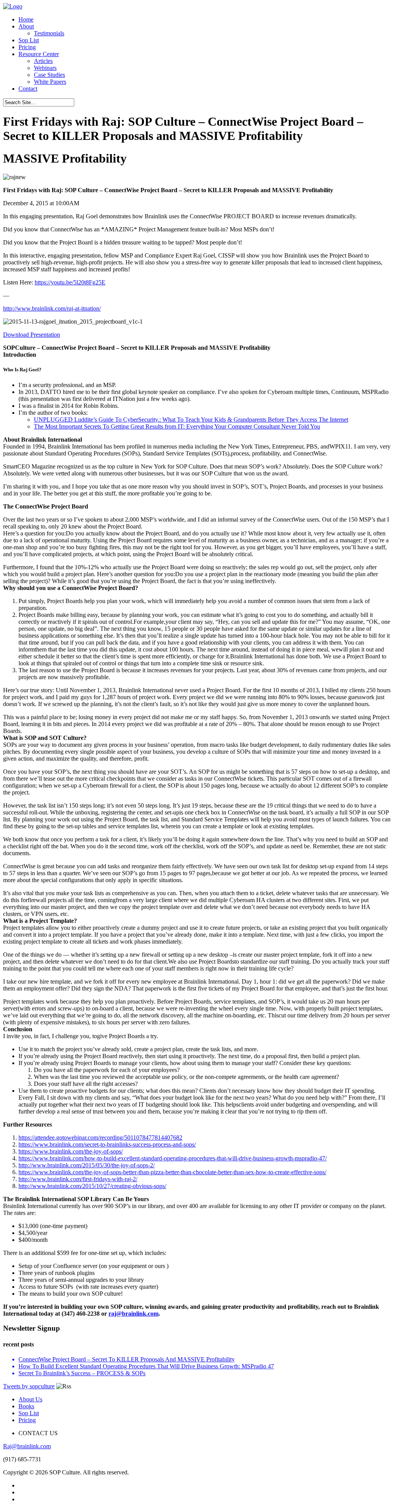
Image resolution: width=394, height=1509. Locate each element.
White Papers (50, 81)
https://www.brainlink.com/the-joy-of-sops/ (70, 1151)
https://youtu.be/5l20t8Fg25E (70, 282)
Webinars (45, 68)
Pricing (27, 47)
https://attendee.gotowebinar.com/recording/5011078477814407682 (100, 1137)
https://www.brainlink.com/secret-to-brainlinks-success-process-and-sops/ (107, 1144)
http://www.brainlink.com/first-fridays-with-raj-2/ (77, 1179)
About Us (30, 1399)
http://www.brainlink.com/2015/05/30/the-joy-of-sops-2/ (86, 1165)
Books (26, 1406)
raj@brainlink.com (134, 1313)
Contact (27, 88)
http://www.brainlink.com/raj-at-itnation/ (52, 308)
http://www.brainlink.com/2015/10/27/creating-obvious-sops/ (92, 1186)
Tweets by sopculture (29, 1386)
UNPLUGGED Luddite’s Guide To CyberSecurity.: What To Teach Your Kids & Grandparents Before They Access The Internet (191, 419)
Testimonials (49, 33)
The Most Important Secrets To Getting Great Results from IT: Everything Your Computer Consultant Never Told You (177, 426)
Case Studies (49, 74)
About (26, 26)
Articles (43, 61)
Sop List (28, 40)
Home (25, 19)
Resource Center (38, 54)
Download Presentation (31, 334)
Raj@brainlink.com (27, 1446)
